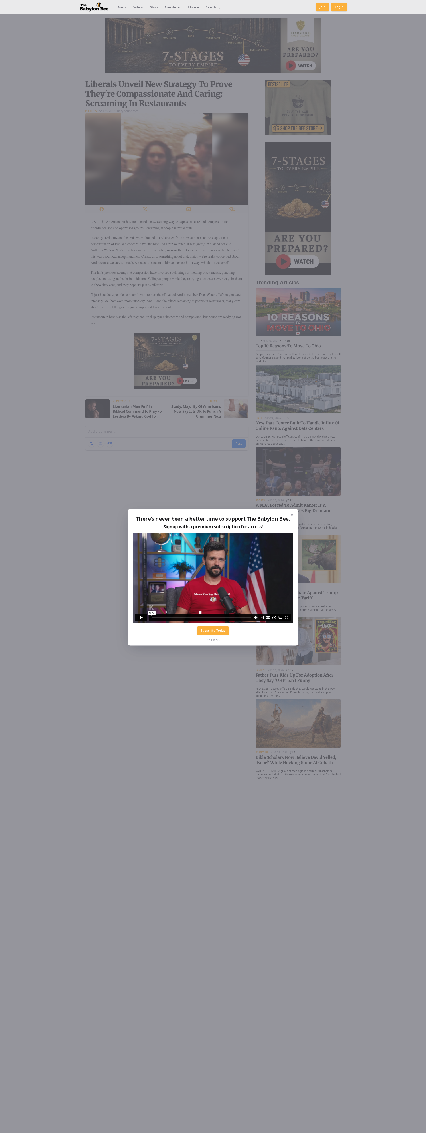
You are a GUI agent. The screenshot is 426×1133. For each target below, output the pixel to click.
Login (339, 7)
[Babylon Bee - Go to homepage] (94, 7)
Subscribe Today (213, 630)
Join (322, 7)
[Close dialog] (292, 515)
